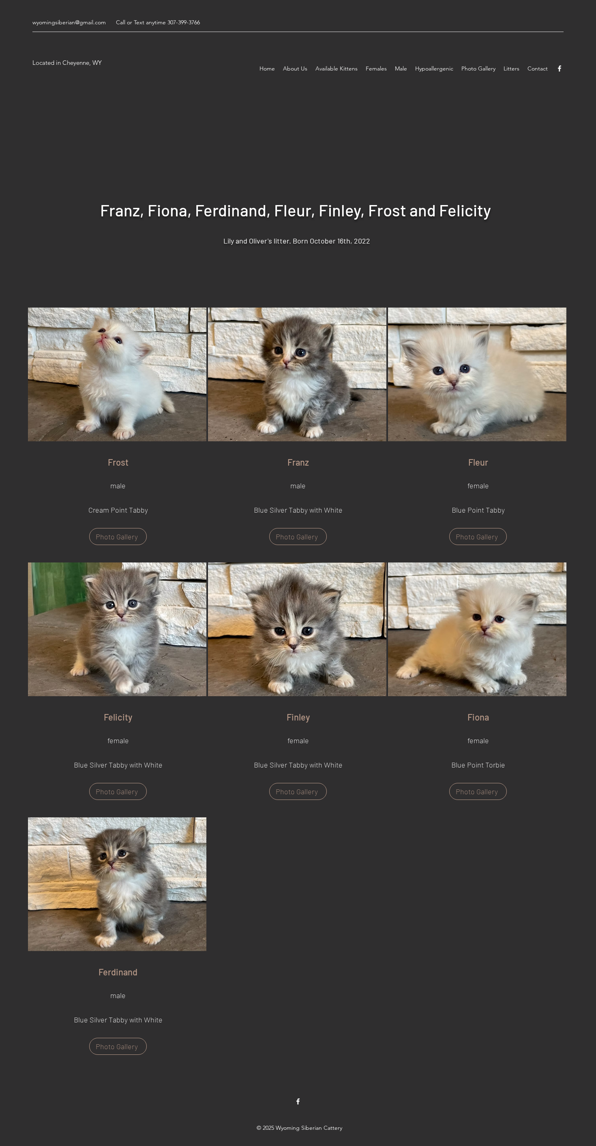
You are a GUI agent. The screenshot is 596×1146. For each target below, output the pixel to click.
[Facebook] (559, 68)
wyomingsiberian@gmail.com (69, 22)
